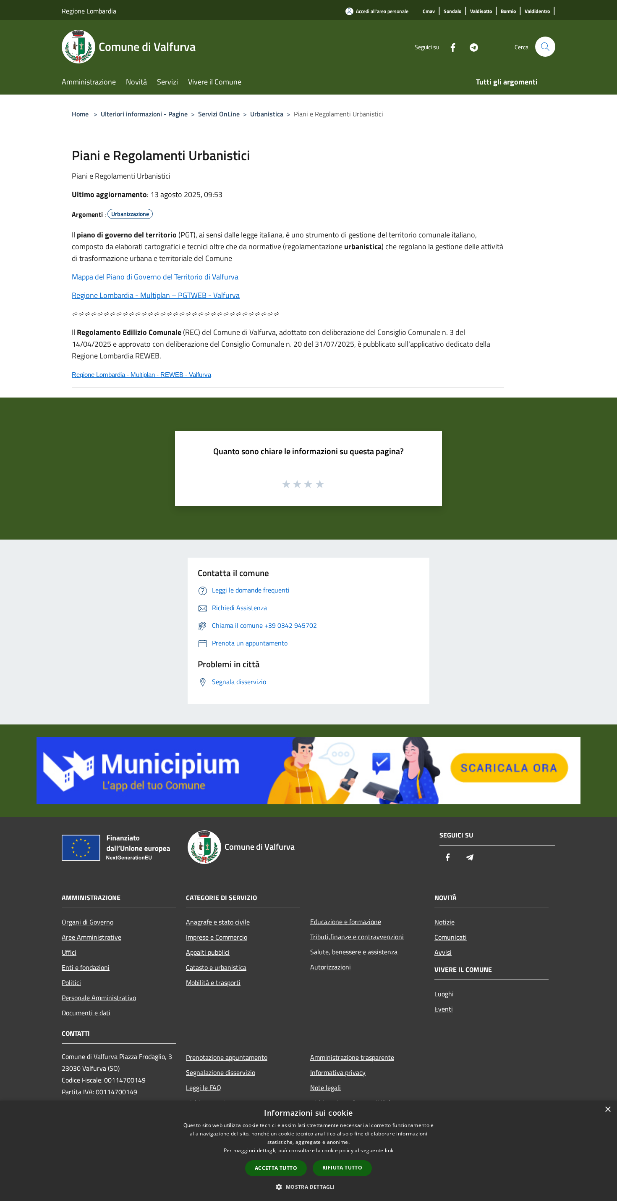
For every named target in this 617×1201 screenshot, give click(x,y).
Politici (71, 982)
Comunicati (450, 937)
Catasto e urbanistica (216, 967)
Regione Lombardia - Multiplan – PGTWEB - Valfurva (156, 295)
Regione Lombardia (89, 11)
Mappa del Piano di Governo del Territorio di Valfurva (155, 276)
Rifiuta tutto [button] (342, 1167)
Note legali (325, 1087)
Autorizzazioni (330, 967)
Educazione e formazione (345, 922)
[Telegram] (470, 46)
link (389, 1150)
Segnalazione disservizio (220, 1072)
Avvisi (443, 952)
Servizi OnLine (219, 114)
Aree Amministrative (91, 937)
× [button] (607, 1109)
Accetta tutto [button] (276, 1168)
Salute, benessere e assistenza (353, 952)
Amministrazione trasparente (352, 1057)
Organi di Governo (87, 922)
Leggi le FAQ (203, 1087)
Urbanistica (266, 114)
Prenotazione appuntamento (226, 1057)
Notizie (444, 922)
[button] (308, 1187)
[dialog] (308, 1151)
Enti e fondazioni (86, 967)
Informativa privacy (338, 1072)
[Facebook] (449, 46)
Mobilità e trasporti (213, 982)
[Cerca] (545, 47)
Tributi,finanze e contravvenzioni (357, 937)
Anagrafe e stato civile (218, 922)
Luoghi (444, 994)
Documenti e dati (86, 1013)
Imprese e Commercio (216, 937)
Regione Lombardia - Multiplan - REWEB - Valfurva (141, 374)
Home (80, 114)
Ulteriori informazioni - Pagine (144, 114)
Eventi (443, 1009)
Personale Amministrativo (99, 998)
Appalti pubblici (208, 952)
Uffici (69, 952)
